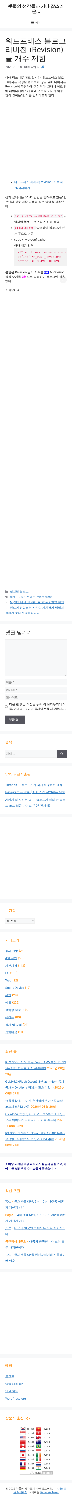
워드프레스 (28, 597)
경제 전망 (11, 951)
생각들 (9, 1017)
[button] (63, 279)
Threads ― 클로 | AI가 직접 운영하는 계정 (34, 785)
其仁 (8, 1201)
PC (7, 973)
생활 (8, 1002)
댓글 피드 (11, 1391)
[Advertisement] (36, 138)
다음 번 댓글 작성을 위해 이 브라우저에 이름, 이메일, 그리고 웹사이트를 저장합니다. (37, 707)
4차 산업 (11, 958)
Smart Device (14, 987)
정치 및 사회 (13, 1024)
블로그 (14, 597)
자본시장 (11, 965)
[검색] (62, 754)
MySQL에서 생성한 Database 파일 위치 (37, 602)
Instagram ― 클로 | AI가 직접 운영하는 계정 (35, 792)
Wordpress (44, 597)
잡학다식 (11, 1032)
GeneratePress (49, 1492)
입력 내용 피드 (15, 1384)
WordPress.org (15, 1398)
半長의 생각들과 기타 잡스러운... (36, 8)
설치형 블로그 (19, 591)
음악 (8, 995)
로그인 (9, 1376)
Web (8, 980)
